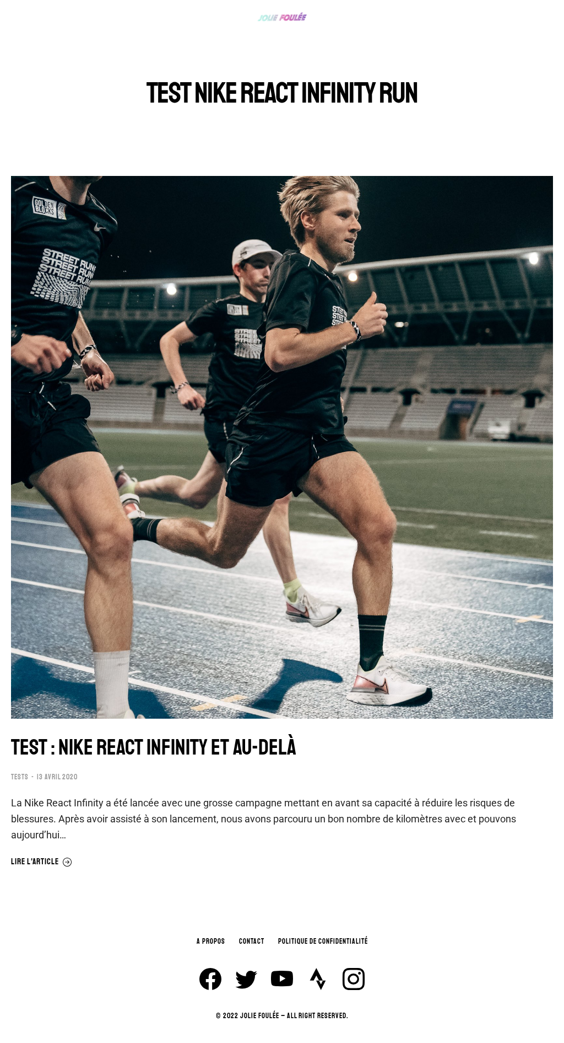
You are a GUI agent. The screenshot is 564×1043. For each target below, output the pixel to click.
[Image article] (282, 447)
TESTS (20, 777)
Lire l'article (35, 862)
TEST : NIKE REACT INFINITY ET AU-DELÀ (153, 747)
